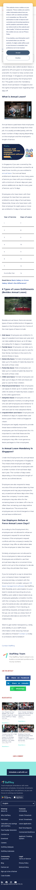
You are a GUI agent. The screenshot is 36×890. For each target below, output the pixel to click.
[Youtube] (15, 882)
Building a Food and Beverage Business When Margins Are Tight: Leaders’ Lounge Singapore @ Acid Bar (26, 737)
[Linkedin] (2, 882)
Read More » (5, 723)
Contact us (23, 634)
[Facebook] (7, 882)
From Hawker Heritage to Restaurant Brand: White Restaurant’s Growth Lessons (25, 714)
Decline (18, 58)
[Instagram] (11, 882)
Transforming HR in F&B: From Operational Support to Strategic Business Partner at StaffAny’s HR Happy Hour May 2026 (9, 738)
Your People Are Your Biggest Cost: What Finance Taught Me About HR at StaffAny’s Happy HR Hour (10, 715)
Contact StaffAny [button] (8, 646)
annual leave (7, 173)
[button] (18, 678)
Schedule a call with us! (18, 772)
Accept (18, 52)
